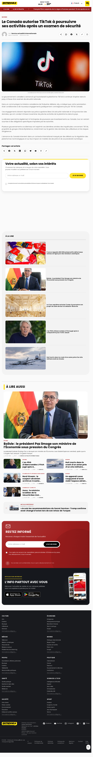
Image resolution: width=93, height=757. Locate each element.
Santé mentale (6, 687)
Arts (3, 619)
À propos (30, 742)
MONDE (7, 13)
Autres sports (51, 707)
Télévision (5, 640)
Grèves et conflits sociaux (9, 712)
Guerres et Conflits (29, 488)
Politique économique (53, 622)
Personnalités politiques (9, 670)
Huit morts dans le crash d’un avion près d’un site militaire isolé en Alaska (76, 466)
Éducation (5, 710)
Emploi (49, 629)
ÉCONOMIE (51, 616)
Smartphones (51, 689)
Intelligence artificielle (53, 682)
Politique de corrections (61, 742)
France (49, 663)
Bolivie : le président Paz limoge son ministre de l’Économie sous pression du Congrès (40, 445)
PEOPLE (4, 658)
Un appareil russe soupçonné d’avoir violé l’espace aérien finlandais (75, 480)
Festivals (4, 629)
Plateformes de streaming (9, 650)
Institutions (50, 670)
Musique (4, 624)
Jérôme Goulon (43, 483)
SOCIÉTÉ (5, 699)
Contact (80, 742)
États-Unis (50, 647)
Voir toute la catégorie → (9, 631)
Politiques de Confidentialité (38, 742)
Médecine (4, 689)
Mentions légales (71, 742)
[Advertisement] (46, 213)
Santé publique (6, 682)
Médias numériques (8, 642)
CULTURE (5, 616)
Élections (49, 666)
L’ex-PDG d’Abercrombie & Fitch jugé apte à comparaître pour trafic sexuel (33, 467)
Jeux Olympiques (52, 710)
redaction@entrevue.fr (28, 731)
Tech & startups (51, 626)
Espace (49, 684)
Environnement (6, 707)
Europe (49, 650)
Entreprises (50, 619)
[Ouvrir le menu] (87, 3)
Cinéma (4, 622)
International (51, 661)
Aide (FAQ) (87, 742)
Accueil (3, 13)
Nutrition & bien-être (8, 684)
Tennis (49, 712)
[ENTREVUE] (9, 729)
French (76, 3)
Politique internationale (54, 640)
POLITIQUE (51, 658)
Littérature (5, 626)
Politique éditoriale (50, 742)
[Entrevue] (11, 3)
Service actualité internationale (23, 33)
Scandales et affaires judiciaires (33, 474)
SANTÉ (4, 679)
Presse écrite (5, 645)
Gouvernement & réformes (54, 668)
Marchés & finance (52, 624)
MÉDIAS (5, 637)
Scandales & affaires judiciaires (11, 661)
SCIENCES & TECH (53, 679)
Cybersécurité (51, 691)
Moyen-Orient (51, 642)
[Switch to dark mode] (88, 747)
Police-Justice (6, 705)
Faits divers (5, 703)
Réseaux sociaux (7, 647)
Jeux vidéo (50, 687)
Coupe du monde (52, 705)
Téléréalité (5, 668)
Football (49, 703)
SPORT (49, 699)
